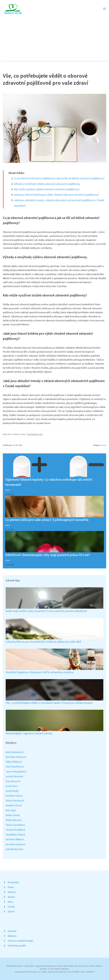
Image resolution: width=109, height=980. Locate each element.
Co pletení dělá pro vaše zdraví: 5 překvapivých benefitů (46, 520)
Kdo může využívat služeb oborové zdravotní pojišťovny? (47, 189)
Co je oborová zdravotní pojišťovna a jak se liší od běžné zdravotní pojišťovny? (59, 178)
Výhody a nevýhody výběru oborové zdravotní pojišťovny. (47, 184)
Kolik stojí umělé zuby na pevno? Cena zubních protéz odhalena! (46, 611)
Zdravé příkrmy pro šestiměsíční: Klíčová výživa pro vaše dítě (43, 641)
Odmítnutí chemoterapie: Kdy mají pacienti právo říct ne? (47, 555)
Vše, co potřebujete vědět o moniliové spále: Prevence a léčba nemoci (49, 703)
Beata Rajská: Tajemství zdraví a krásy (29, 733)
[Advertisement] (54, 36)
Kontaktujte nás (35, 434)
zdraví (103, 445)
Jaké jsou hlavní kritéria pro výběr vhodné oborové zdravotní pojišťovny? (56, 194)
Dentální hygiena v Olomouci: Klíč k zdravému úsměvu (40, 672)
